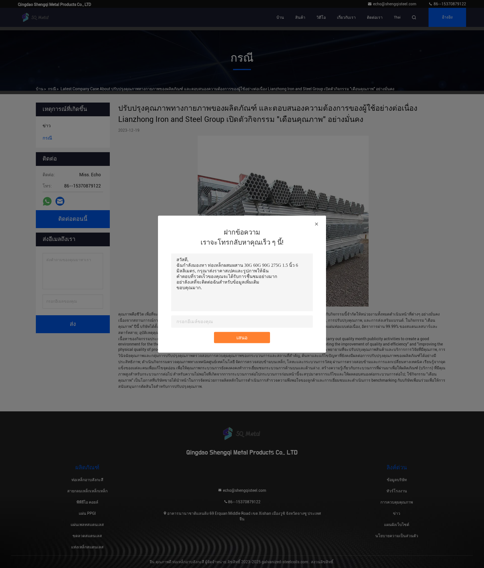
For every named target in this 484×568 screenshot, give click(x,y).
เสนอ (242, 337)
